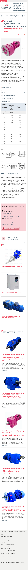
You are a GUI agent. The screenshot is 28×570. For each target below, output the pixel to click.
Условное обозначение (7, 98)
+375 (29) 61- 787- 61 (18, 8)
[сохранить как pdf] (24, 35)
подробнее (4, 370)
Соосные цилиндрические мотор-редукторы (15, 15)
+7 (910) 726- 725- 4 (18, 5)
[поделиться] (18, 35)
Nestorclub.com (20, 562)
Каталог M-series (6, 101)
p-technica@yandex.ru (6, 556)
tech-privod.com (4, 559)
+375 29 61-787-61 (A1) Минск (9, 224)
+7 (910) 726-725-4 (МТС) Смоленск (10, 216)
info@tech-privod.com (19, 10)
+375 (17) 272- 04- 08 (18, 7)
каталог (4, 1)
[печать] (21, 35)
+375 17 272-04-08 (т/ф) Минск (9, 222)
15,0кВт (15, 67)
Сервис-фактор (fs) (6, 87)
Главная (2, 15)
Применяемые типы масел (8, 95)
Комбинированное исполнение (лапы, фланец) (13, 92)
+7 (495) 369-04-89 (6, 213)
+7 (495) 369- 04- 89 (18, 4)
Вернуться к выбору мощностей (9, 173)
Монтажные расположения (8, 90)
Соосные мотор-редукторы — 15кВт (9, 16)
